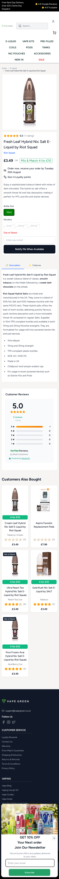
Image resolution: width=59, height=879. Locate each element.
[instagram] (8, 722)
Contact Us (7, 741)
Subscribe (29, 872)
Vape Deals (7, 799)
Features (35, 265)
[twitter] (13, 722)
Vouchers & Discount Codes (15, 803)
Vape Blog (6, 785)
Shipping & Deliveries (12, 755)
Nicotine (8, 219)
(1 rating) (29, 135)
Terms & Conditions (11, 764)
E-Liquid (13, 68)
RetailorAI (26, 458)
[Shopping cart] (54, 32)
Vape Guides (8, 794)
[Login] (53, 21)
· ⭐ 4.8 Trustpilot (49, 7)
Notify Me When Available (29, 249)
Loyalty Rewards (9, 737)
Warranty (6, 746)
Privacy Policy (8, 768)
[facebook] (3, 722)
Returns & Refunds (11, 759)
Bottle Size (9, 206)
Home (4, 68)
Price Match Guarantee (13, 750)
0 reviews (17, 417)
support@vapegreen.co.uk (18, 711)
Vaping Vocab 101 (10, 790)
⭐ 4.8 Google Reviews (46, 4)
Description (12, 265)
